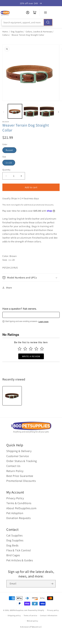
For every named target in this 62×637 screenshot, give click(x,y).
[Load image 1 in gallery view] (15, 111)
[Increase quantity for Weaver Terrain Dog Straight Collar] (21, 176)
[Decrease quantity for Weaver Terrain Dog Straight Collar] (6, 176)
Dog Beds (12, 545)
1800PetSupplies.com (18, 610)
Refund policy (32, 621)
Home (5, 31)
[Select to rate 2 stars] (25, 348)
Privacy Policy (15, 498)
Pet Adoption (14, 513)
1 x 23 (9, 162)
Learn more (43, 321)
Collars (5, 35)
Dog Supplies (17, 31)
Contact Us (13, 466)
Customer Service (17, 456)
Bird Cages (13, 555)
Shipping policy (14, 615)
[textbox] (31, 315)
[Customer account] (27, 12)
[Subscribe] (51, 583)
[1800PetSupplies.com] (5, 13)
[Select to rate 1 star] (19, 348)
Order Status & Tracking (21, 461)
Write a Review (31, 356)
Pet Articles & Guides (19, 560)
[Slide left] (3, 111)
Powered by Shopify (36, 610)
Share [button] (9, 287)
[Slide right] (58, 111)
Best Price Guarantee (19, 476)
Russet (9, 150)
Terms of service (30, 615)
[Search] (48, 22)
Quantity (6, 169)
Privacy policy (53, 610)
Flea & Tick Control (18, 550)
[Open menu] (45, 12)
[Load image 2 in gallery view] (31, 111)
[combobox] (27, 22)
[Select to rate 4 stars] (36, 348)
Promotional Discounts (21, 481)
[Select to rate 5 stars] (41, 348)
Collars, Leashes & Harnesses (39, 31)
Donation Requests (18, 518)
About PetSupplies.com (21, 508)
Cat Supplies (14, 535)
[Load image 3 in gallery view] (47, 111)
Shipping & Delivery (18, 451)
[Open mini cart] (34, 12)
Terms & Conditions (18, 503)
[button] (31, 278)
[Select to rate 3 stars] (30, 348)
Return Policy (15, 471)
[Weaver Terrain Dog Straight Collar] (12, 396)
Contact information (48, 615)
